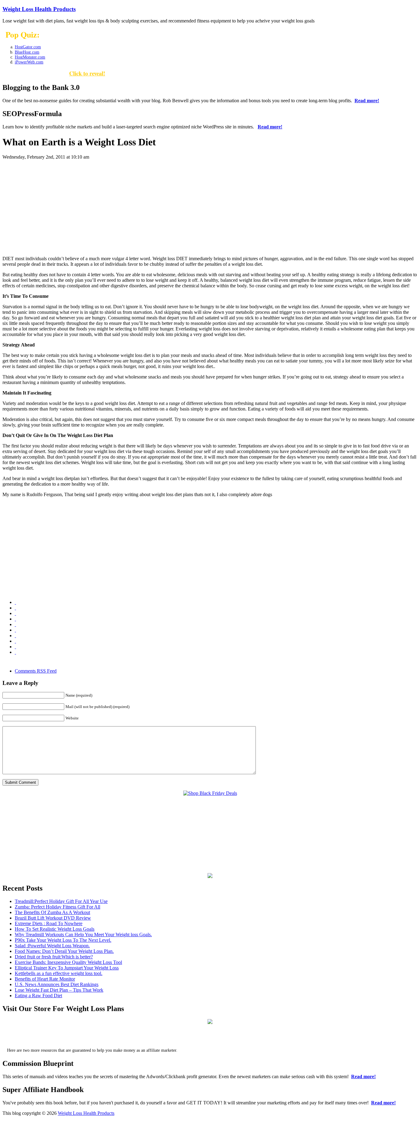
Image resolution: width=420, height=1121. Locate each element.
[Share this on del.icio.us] (15, 602)
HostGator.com (28, 47)
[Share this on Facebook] (15, 607)
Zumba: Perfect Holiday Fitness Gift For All (57, 906)
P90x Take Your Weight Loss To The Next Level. (63, 940)
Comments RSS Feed (36, 671)
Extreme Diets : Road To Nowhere (48, 923)
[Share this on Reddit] (15, 641)
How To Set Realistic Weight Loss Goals (54, 929)
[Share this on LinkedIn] (15, 624)
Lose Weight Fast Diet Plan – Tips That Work (59, 990)
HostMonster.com (30, 57)
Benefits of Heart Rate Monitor (45, 978)
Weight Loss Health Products (39, 9)
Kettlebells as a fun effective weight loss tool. (58, 973)
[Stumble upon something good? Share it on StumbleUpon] (15, 646)
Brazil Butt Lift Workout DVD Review (53, 918)
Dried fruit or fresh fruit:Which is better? (54, 956)
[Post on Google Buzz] (15, 618)
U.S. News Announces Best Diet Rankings (56, 984)
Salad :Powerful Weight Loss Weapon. (52, 945)
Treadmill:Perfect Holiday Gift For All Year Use (61, 901)
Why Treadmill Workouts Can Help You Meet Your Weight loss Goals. (83, 934)
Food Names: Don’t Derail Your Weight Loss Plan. (64, 951)
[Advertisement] (210, 208)
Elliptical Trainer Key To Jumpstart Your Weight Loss (67, 967)
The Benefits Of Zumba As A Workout (52, 912)
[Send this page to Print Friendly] (15, 635)
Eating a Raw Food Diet (38, 995)
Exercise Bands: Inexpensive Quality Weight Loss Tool (68, 962)
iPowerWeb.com (29, 62)
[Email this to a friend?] (15, 630)
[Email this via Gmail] (15, 613)
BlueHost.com (27, 52)
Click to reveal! (87, 73)
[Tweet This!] (15, 652)
